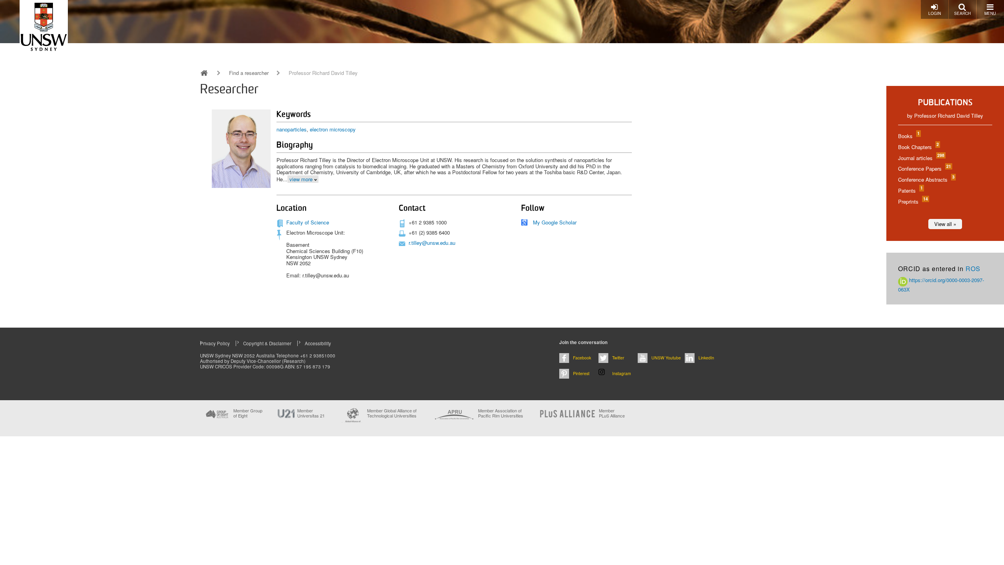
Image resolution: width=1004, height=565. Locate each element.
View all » (945, 224)
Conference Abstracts (926, 179)
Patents (910, 190)
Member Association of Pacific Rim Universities (500, 413)
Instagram (621, 373)
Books (908, 136)
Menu (990, 13)
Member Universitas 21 (311, 413)
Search (962, 13)
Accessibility (318, 343)
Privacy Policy (215, 343)
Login (934, 13)
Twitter (618, 358)
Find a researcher (249, 73)
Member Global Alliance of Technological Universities (392, 413)
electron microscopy (333, 129)
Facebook (582, 358)
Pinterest (581, 373)
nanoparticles (291, 129)
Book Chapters (918, 147)
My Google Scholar (555, 222)
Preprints (912, 201)
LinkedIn (706, 358)
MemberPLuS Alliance (612, 413)
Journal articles (921, 158)
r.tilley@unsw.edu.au (432, 242)
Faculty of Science (307, 222)
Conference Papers (924, 168)
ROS (973, 268)
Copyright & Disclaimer (267, 343)
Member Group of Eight (247, 413)
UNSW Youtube (666, 358)
